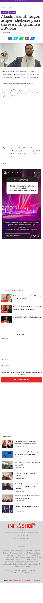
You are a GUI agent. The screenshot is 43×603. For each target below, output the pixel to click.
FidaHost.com (16, 580)
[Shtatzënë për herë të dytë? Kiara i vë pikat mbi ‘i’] (6, 319)
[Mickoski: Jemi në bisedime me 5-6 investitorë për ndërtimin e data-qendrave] (7, 486)
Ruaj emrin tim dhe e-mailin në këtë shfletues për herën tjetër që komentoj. (22, 373)
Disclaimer (36, 580)
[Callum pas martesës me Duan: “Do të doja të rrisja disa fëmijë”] (6, 298)
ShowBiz (12, 12)
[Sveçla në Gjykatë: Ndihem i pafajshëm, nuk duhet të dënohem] (7, 498)
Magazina (9, 7)
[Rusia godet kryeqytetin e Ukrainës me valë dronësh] (7, 465)
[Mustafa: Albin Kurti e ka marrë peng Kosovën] (7, 509)
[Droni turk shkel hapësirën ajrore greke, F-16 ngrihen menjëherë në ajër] (7, 454)
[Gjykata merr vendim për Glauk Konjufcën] (7, 476)
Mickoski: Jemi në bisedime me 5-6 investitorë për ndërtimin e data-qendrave (26, 486)
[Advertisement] (21, 409)
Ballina (3, 7)
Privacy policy (26, 580)
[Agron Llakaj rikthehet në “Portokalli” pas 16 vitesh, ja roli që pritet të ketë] (6, 309)
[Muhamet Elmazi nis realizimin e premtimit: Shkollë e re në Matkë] (7, 444)
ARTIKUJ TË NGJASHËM (13, 290)
